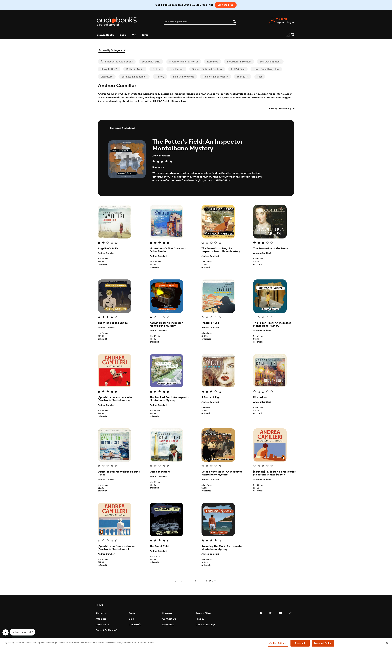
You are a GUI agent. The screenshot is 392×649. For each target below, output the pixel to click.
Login (290, 22)
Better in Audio (134, 69)
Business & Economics (134, 77)
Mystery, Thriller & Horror (183, 61)
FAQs (132, 613)
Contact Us (169, 619)
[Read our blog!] (290, 622)
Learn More (102, 624)
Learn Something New (266, 69)
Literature (107, 77)
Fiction (156, 69)
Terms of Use (203, 613)
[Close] (387, 643)
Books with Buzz (151, 61)
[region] (196, 643)
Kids (259, 77)
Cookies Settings (205, 624)
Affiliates (101, 619)
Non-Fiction (176, 69)
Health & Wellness (183, 77)
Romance (212, 61)
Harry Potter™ (109, 69)
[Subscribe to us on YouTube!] (280, 622)
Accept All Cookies (323, 643)
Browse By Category (110, 50)
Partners (167, 613)
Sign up (280, 22)
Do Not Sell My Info (107, 630)
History (160, 77)
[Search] (234, 21)
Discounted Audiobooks (119, 61)
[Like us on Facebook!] (261, 622)
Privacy (200, 619)
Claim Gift (135, 624)
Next (210, 580)
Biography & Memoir (239, 61)
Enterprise (168, 624)
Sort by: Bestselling (280, 108)
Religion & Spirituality (215, 77)
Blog (131, 619)
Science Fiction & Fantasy (207, 69)
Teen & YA (242, 77)
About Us (101, 613)
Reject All (300, 643)
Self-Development (270, 61)
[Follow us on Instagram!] (271, 622)
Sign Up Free (226, 5)
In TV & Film (238, 69)
